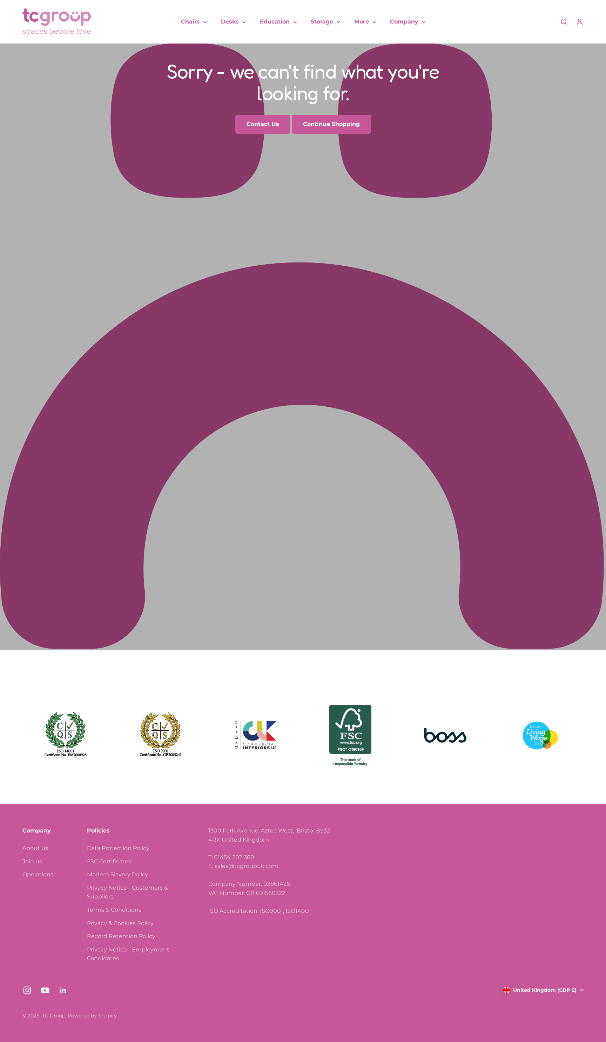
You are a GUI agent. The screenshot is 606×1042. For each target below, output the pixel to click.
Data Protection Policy (118, 848)
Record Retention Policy (121, 936)
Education (275, 21)
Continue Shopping (331, 124)
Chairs (190, 21)
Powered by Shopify (92, 1016)
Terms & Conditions (114, 910)
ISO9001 (271, 911)
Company (404, 21)
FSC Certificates (109, 861)
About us (35, 848)
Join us (32, 861)
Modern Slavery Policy (117, 874)
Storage (322, 21)
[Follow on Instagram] (27, 990)
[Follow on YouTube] (45, 990)
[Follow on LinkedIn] (63, 990)
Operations (37, 874)
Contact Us (263, 124)
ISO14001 (298, 911)
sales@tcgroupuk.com (246, 866)
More (361, 21)
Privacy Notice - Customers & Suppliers (127, 892)
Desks (230, 21)
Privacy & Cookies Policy (120, 923)
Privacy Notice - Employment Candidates (128, 954)
